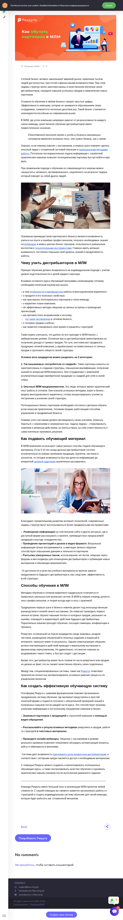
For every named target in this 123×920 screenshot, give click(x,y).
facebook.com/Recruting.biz (32, 891)
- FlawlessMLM (36, 904)
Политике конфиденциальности (74, 5)
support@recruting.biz (29, 887)
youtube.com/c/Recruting (31, 895)
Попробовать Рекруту (33, 838)
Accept (109, 5)
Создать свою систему (61, 914)
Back (24, 826)
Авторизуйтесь (24, 865)
